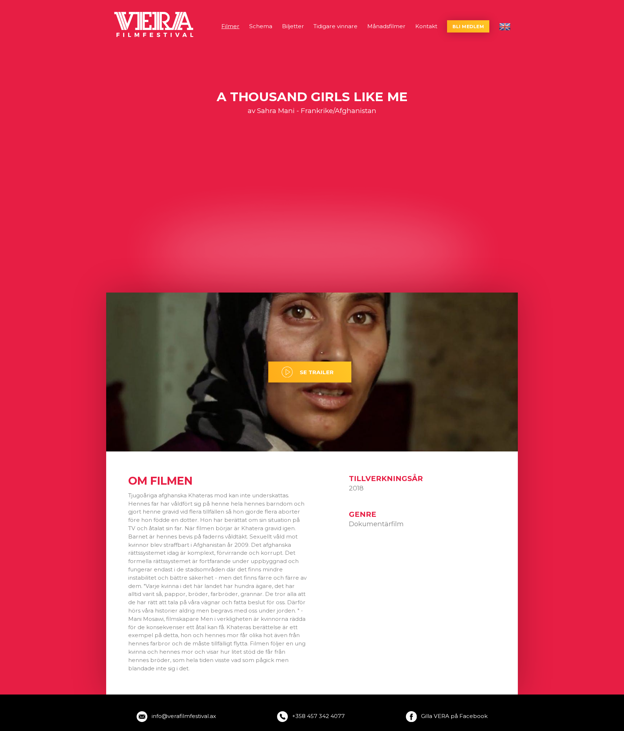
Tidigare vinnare (335, 26)
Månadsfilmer (386, 26)
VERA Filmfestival (154, 24)
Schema (260, 26)
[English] (505, 26)
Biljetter (293, 26)
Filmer (230, 26)
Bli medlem (468, 26)
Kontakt (426, 26)
